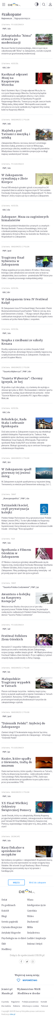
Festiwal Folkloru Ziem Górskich (14, 637)
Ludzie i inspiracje (36, 938)
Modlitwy (6, 949)
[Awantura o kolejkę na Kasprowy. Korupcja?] (44, 598)
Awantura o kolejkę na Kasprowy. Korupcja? (15, 597)
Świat (13, 494)
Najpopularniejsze (22, 18)
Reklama (16, 1006)
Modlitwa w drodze (28, 993)
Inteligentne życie (36, 905)
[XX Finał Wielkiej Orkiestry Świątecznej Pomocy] (44, 807)
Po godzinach (17, 24)
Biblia (30, 927)
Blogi (4, 916)
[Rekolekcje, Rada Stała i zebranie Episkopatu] (44, 423)
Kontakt (44, 1002)
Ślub (3, 943)
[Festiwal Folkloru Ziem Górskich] (44, 640)
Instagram (33, 961)
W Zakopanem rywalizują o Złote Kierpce (14, 178)
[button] (37, 4)
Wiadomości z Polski (20, 119)
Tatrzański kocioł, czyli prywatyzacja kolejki (15, 509)
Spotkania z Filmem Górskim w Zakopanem (16, 553)
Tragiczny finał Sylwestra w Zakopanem (12, 261)
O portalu (5, 1002)
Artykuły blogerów (11, 932)
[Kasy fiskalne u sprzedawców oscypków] (44, 851)
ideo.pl (12, 1014)
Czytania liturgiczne (11, 927)
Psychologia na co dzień (13, 938)
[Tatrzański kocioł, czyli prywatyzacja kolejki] (44, 509)
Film (13, 539)
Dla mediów (6, 1006)
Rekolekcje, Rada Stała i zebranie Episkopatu (14, 423)
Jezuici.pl (6, 989)
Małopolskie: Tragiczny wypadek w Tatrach (16, 682)
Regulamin (15, 1002)
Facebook (21, 961)
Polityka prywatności (30, 1002)
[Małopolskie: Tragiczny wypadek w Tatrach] (44, 683)
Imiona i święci (34, 943)
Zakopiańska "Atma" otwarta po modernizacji (16, 39)
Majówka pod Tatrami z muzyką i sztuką (15, 134)
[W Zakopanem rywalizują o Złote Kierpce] (44, 179)
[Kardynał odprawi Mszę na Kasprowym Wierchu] (44, 78)
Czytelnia (32, 910)
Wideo (30, 916)
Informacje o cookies (30, 1006)
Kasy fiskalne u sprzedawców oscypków (12, 851)
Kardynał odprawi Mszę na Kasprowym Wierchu (14, 80)
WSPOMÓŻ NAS (30, 980)
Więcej (16, 882)
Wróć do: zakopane (37, 882)
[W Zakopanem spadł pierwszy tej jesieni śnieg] (44, 473)
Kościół (14, 63)
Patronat (44, 1006)
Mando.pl (7, 993)
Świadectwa (33, 932)
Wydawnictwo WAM (29, 989)
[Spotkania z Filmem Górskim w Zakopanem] (44, 553)
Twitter (27, 961)
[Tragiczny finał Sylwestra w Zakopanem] (44, 261)
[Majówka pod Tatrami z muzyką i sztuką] (44, 134)
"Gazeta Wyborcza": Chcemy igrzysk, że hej (22, 380)
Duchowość (33, 921)
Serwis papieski (9, 921)
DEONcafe (15, 836)
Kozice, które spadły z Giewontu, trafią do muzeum (16, 762)
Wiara (30, 899)
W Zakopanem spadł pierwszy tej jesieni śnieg (16, 472)
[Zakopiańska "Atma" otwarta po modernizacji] (44, 39)
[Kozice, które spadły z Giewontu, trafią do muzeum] (44, 762)
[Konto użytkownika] (50, 4)
